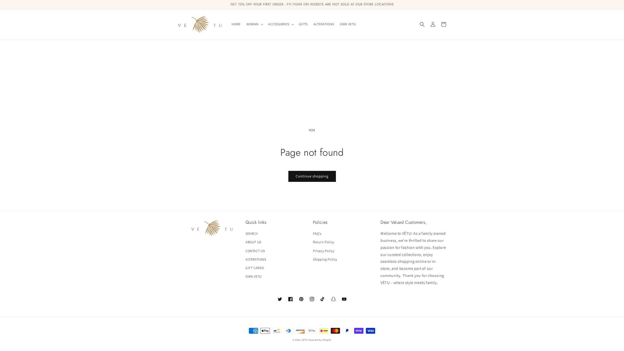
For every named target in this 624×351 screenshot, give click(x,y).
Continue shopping (312, 176)
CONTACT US (255, 251)
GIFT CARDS (254, 268)
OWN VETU (253, 276)
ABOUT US (253, 242)
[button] (254, 24)
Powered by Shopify (320, 339)
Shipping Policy (325, 259)
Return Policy (323, 242)
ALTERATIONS (255, 259)
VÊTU (305, 339)
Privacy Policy (323, 251)
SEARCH (251, 233)
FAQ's (317, 233)
